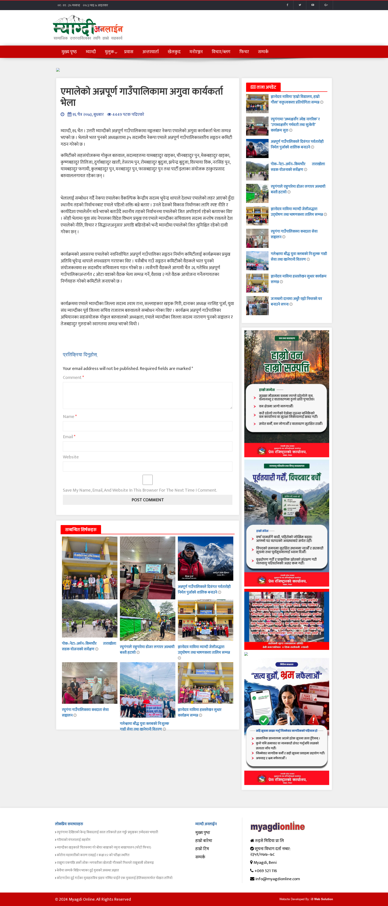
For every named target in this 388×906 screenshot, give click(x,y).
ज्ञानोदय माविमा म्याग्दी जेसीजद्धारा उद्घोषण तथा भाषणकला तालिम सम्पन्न (204, 650)
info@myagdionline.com (277, 878)
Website (71, 457)
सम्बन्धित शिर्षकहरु (81, 530)
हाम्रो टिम (202, 848)
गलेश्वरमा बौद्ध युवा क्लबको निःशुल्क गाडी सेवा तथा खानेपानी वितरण (144, 726)
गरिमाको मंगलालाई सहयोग (73, 840)
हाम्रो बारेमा (203, 840)
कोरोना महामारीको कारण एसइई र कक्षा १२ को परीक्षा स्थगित (93, 855)
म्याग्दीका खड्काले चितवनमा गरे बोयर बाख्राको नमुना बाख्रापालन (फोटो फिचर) (104, 847)
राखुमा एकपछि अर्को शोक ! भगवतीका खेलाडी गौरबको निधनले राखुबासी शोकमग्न (105, 863)
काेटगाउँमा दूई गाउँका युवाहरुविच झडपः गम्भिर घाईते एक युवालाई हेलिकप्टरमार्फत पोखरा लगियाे (114, 878)
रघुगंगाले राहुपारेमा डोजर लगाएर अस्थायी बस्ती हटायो (147, 650)
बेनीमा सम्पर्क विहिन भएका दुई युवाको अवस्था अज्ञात (88, 870)
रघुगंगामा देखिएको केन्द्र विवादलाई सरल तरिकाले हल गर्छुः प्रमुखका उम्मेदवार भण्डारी (107, 832)
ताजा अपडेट (266, 87)
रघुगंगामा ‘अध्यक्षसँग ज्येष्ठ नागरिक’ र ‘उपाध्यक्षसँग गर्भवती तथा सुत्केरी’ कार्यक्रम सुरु (295, 125)
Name (70, 416)
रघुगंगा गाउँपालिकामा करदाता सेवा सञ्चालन (85, 713)
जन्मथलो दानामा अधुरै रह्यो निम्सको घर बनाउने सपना (296, 302)
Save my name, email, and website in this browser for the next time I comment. (140, 490)
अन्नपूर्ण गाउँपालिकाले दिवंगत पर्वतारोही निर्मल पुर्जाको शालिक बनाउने (204, 590)
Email (69, 436)
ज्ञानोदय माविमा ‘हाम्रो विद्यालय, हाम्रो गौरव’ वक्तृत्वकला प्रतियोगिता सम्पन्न (295, 100)
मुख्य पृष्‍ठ (202, 832)
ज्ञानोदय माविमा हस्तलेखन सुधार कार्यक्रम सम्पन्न (298, 279)
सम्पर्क (200, 857)
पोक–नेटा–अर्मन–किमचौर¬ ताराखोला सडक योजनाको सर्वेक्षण (89, 646)
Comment (73, 377)
